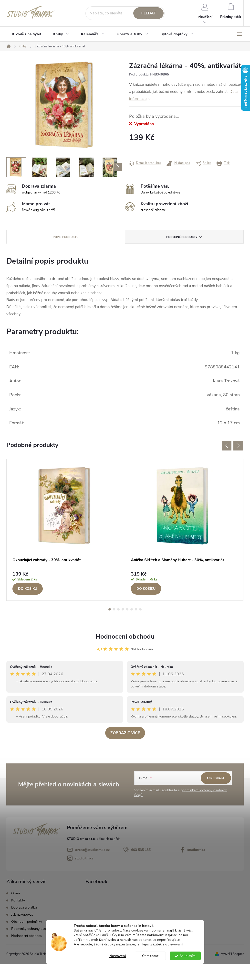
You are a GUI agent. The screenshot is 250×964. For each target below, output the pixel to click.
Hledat (148, 13)
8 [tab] (140, 609)
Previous (226, 445)
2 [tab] (114, 609)
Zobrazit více (125, 733)
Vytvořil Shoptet (232, 954)
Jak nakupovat (22, 914)
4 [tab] (123, 609)
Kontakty (18, 900)
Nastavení (117, 955)
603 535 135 (141, 849)
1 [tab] (109, 609)
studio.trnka (84, 858)
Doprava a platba (24, 907)
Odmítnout (150, 955)
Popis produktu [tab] (66, 237)
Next (238, 445)
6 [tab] (131, 609)
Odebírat (216, 778)
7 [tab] (136, 609)
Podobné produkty (181, 237)
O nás (15, 893)
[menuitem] (26, 34)
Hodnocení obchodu (125, 636)
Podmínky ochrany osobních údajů (37, 928)
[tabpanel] (66, 530)
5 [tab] (127, 609)
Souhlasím (188, 955)
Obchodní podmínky (26, 921)
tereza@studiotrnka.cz (92, 849)
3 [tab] (118, 609)
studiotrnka (196, 849)
